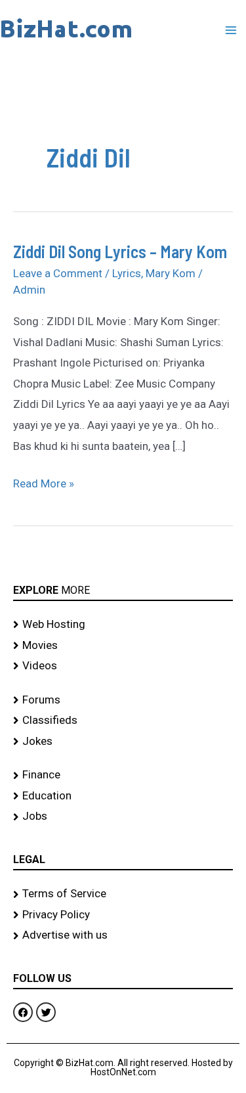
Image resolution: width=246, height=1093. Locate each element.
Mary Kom (170, 273)
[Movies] (123, 645)
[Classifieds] (123, 720)
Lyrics (126, 273)
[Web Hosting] (123, 624)
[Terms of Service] (123, 893)
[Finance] (123, 775)
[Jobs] (123, 816)
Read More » (43, 482)
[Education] (123, 796)
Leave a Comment (57, 273)
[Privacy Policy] (123, 915)
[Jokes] (123, 741)
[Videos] (123, 666)
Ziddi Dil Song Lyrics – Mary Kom (120, 251)
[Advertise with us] (123, 935)
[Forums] (123, 700)
